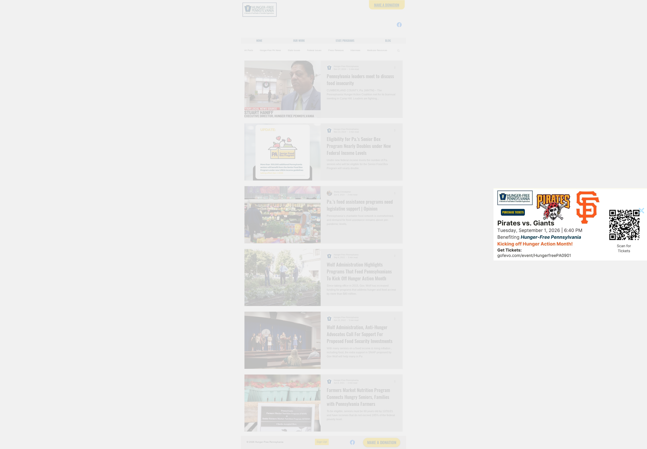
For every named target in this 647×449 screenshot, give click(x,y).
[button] (641, 210)
